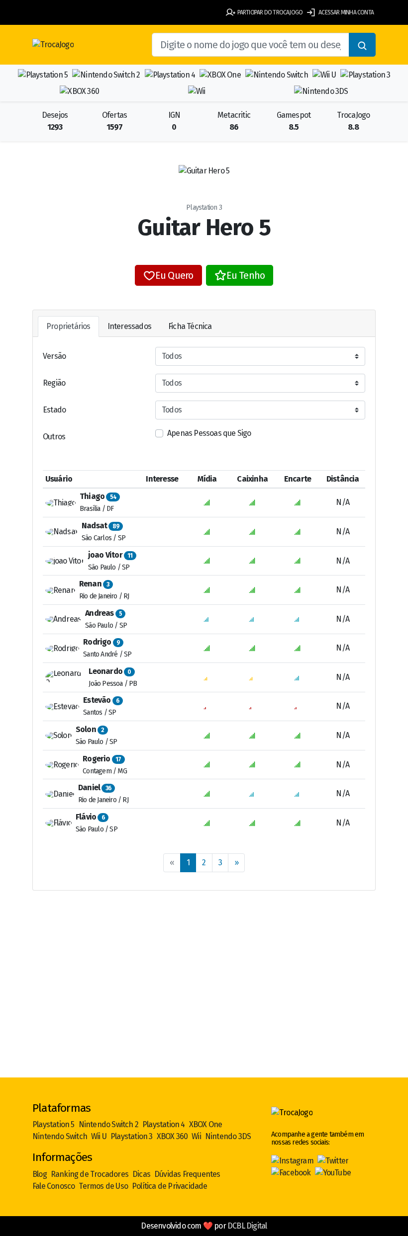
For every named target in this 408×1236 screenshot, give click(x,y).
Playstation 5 (53, 1124)
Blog (39, 1174)
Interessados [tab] (129, 326)
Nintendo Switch (59, 1136)
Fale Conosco (53, 1186)
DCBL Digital (247, 1226)
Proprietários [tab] (68, 326)
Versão (54, 356)
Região (54, 383)
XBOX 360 (172, 1136)
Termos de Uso (103, 1186)
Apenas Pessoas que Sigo (209, 433)
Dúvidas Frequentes (187, 1174)
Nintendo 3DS (228, 1136)
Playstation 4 (163, 1124)
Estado (54, 409)
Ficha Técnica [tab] (190, 326)
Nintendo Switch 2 (108, 1124)
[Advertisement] (204, 1000)
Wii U (98, 1136)
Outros (54, 436)
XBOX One (205, 1124)
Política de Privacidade (169, 1186)
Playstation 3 (131, 1136)
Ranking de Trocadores (89, 1174)
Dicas (141, 1174)
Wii (196, 1136)
